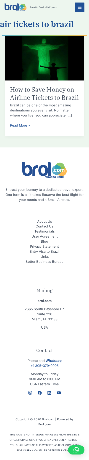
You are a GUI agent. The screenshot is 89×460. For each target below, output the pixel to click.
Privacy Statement (44, 246)
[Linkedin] (49, 393)
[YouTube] (59, 393)
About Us (44, 221)
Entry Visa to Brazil (45, 251)
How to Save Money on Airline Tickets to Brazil (44, 93)
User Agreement (44, 236)
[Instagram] (30, 393)
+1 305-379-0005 (45, 366)
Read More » (20, 125)
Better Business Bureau (44, 262)
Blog (44, 241)
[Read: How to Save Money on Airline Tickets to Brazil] (44, 58)
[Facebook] (40, 393)
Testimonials (44, 231)
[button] (76, 449)
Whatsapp (54, 361)
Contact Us (44, 226)
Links (44, 257)
